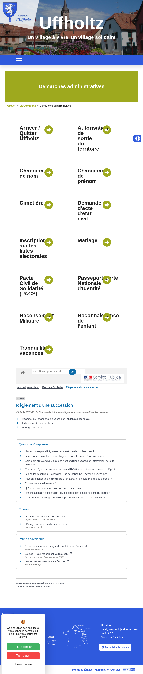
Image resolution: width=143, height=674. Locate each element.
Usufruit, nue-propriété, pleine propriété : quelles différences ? (59, 451)
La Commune (28, 105)
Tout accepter (23, 646)
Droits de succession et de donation (45, 516)
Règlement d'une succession (82, 387)
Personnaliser (23, 664)
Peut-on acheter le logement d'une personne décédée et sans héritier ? (65, 497)
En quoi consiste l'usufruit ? (40, 483)
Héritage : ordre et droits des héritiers (46, 524)
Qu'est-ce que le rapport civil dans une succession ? (54, 488)
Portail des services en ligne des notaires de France (54, 546)
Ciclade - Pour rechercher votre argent (47, 553)
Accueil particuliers (28, 387)
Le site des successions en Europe (45, 561)
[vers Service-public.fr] (102, 378)
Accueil (11, 105)
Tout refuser (23, 655)
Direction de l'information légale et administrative (41, 583)
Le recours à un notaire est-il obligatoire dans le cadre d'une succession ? (66, 456)
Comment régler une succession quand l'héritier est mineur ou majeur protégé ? (70, 469)
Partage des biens (32, 427)
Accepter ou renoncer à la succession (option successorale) (56, 418)
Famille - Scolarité (52, 387)
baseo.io (47, 586)
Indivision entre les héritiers (37, 423)
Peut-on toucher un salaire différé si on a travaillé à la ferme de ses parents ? (68, 478)
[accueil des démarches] (23, 372)
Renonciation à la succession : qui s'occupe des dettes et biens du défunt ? (67, 492)
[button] (19, 60)
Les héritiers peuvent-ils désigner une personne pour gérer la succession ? (67, 473)
